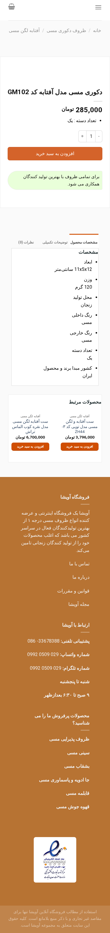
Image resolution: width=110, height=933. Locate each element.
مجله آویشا (78, 604)
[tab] (84, 241)
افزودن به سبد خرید (55, 153)
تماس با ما (79, 564)
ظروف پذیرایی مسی (69, 739)
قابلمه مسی (77, 793)
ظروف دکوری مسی (66, 30)
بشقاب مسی (76, 766)
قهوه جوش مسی (72, 806)
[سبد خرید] (11, 6)
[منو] (98, 7)
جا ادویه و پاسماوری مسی (64, 780)
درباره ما (80, 577)
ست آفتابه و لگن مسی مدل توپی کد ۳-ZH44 (80, 426)
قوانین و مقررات (73, 591)
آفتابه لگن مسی (24, 30)
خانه (97, 30)
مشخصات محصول (83, 242)
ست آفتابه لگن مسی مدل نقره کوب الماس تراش (30, 426)
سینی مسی (78, 752)
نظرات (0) (26, 242)
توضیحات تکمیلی (55, 242)
